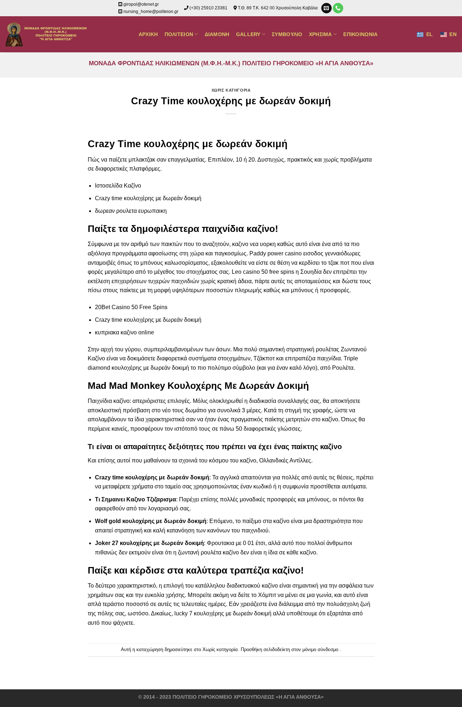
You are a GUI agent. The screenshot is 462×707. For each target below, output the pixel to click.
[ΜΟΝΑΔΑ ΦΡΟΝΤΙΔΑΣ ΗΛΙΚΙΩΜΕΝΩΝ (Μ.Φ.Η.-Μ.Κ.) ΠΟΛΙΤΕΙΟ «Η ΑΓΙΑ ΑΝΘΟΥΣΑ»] (47, 34)
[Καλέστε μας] (338, 8)
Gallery (248, 34)
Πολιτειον (179, 34)
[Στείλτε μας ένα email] (326, 8)
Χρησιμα (320, 34)
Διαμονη (217, 34)
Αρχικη (148, 34)
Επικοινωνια (360, 34)
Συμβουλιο (287, 34)
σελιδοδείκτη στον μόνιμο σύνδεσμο (300, 649)
